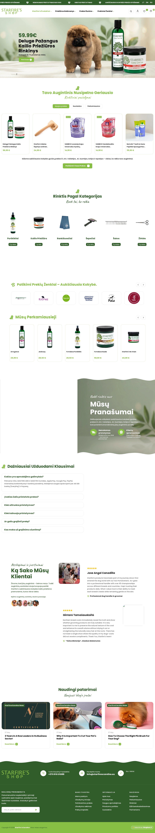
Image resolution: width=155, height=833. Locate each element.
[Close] (106, 399)
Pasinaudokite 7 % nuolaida (77, 428)
